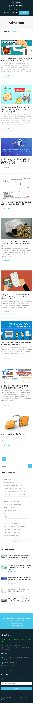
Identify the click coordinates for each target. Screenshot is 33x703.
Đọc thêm (7, 75)
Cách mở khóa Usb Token (13, 434)
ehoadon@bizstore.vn (17, 9)
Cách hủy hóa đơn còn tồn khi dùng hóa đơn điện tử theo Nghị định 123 (15, 244)
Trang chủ (6, 32)
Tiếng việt (17, 3)
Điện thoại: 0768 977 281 (10, 663)
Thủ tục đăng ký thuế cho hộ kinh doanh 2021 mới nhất (16, 344)
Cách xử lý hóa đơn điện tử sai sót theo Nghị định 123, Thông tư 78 (16, 59)
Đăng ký (24, 12)
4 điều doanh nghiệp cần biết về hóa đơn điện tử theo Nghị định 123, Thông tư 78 (15, 161)
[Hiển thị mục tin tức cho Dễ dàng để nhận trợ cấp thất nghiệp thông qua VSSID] (16, 375)
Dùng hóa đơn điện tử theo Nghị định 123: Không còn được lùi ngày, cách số (15, 296)
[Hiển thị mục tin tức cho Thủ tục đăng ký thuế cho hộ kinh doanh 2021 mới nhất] (16, 331)
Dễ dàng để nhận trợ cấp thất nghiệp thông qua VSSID (14, 387)
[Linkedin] (13, 12)
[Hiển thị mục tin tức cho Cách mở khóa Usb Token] (16, 423)
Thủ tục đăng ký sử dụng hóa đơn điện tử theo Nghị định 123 (16, 203)
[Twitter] (16, 12)
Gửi (16, 688)
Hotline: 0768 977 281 (17, 6)
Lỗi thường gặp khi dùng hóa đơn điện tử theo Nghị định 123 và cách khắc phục (16, 109)
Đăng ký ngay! (16, 625)
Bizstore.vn (4, 700)
